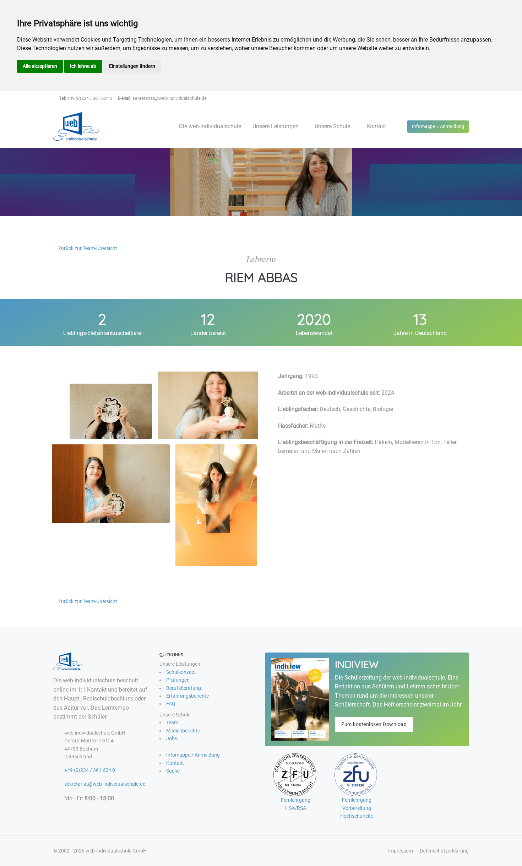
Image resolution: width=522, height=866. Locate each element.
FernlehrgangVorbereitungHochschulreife (356, 808)
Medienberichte (183, 731)
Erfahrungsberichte (187, 696)
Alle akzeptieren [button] (40, 66)
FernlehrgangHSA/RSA (295, 804)
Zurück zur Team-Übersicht (87, 248)
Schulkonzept (181, 672)
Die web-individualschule (210, 126)
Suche (173, 771)
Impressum (400, 851)
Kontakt (376, 126)
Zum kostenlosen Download (374, 724)
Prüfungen (178, 680)
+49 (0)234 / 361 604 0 (85, 98)
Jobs (171, 738)
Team (172, 722)
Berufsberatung (183, 688)
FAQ (170, 704)
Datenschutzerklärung (444, 851)
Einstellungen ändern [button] (132, 66)
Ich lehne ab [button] (83, 66)
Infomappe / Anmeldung (438, 126)
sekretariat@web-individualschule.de (162, 98)
